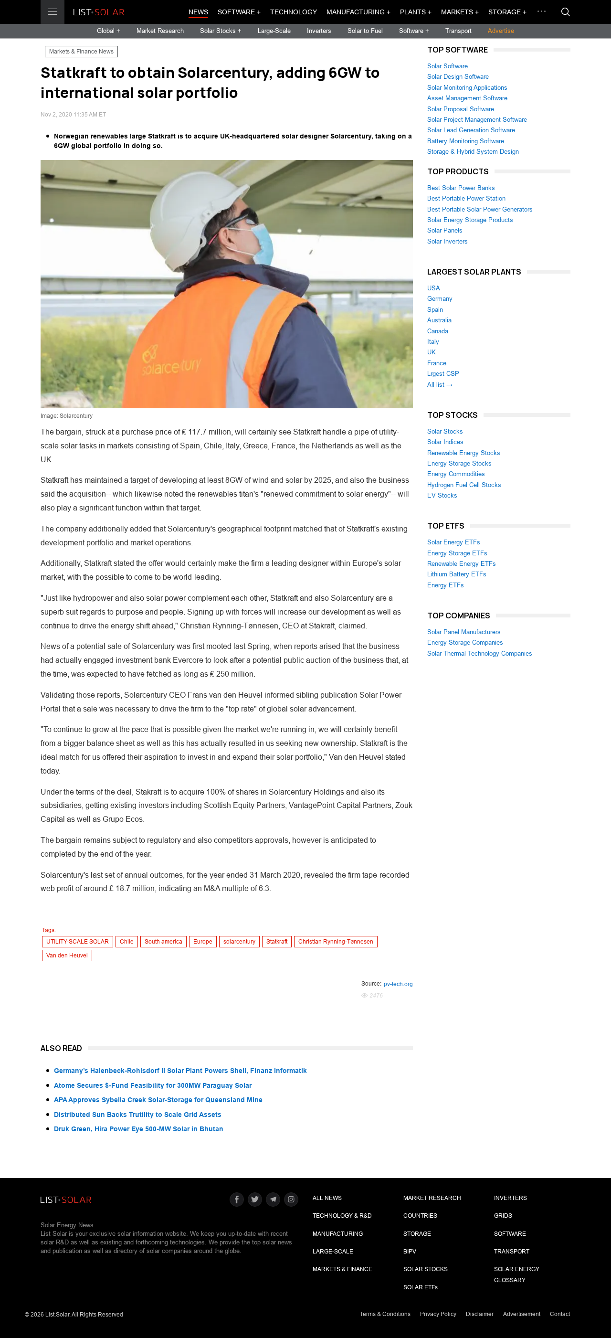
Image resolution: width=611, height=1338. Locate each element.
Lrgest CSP (443, 373)
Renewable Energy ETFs (461, 563)
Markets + (460, 12)
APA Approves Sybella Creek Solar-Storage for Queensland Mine (158, 1100)
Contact (560, 1314)
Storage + (507, 12)
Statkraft (276, 941)
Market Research (160, 30)
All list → (440, 384)
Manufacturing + (358, 12)
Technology (293, 12)
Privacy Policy (438, 1314)
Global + (108, 30)
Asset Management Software (467, 98)
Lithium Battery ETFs (456, 574)
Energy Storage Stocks (459, 463)
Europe (202, 941)
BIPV (409, 1251)
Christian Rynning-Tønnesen (335, 941)
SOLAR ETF (420, 1287)
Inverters (319, 30)
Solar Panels (445, 230)
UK (431, 352)
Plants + (416, 12)
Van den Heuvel (67, 955)
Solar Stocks (445, 431)
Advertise (501, 30)
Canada (437, 331)
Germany (440, 298)
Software (510, 1234)
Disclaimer (480, 1314)
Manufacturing (338, 1234)
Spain (435, 309)
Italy (433, 341)
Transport (458, 30)
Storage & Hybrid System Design (473, 151)
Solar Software (447, 66)
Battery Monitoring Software (465, 141)
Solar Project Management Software (477, 119)
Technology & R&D (342, 1215)
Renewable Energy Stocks (463, 453)
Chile (127, 941)
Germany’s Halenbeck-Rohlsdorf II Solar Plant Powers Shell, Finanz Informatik (180, 1070)
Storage (417, 1234)
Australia (439, 320)
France (436, 363)
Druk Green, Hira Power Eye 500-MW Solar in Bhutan (138, 1129)
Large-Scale (274, 30)
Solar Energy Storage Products (470, 219)
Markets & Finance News (81, 51)
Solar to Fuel (365, 30)
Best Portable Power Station (466, 198)
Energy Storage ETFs (457, 553)
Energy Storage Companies (465, 642)
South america (163, 941)
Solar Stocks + (221, 30)
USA (433, 288)
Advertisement (521, 1314)
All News (327, 1198)
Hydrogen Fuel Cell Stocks (464, 484)
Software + (239, 12)
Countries (420, 1215)
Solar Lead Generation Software (471, 130)
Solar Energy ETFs (453, 542)
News (198, 12)
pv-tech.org (398, 984)
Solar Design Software (458, 76)
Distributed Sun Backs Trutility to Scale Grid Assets (137, 1114)
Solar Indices (445, 442)
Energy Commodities (456, 474)
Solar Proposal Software (460, 109)
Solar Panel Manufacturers (464, 632)
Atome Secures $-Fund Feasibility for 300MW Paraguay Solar (153, 1085)
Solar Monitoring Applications (467, 87)
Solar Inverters (447, 241)
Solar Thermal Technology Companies (479, 653)
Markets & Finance (342, 1269)
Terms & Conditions (385, 1314)
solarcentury (239, 941)
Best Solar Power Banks (461, 187)
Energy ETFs (445, 585)
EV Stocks (442, 495)
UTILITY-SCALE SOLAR (77, 941)
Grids (503, 1215)
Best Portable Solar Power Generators (480, 209)
